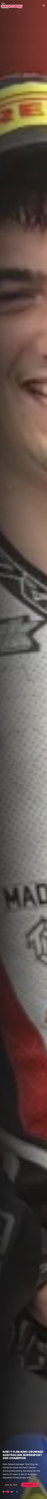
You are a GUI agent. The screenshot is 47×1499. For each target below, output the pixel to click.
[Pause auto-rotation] (17, 1491)
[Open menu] (44, 5)
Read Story (27, 1485)
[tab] (4, 1492)
